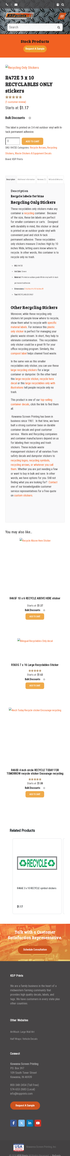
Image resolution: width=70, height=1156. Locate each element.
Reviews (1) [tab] (41, 179)
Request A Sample (35, 48)
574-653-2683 (18, 1089)
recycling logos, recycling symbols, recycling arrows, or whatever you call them (32, 465)
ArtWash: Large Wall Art (22, 1031)
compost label (19, 353)
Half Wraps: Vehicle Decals (24, 1039)
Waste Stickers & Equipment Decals (33, 153)
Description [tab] (10, 179)
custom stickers (23, 495)
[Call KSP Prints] (7, 4)
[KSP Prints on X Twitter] (21, 1123)
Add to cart (32, 141)
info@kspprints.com (21, 1093)
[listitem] (37, 876)
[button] (9, 876)
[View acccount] (57, 4)
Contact (53, 482)
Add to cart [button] (34, 616)
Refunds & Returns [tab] (56, 179)
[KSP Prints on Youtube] (38, 1123)
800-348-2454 (18, 1085)
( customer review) (15, 102)
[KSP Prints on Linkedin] (30, 1123)
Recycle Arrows (38, 147)
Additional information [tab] (26, 179)
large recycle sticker (26, 379)
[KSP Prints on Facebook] (13, 1123)
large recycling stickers (24, 370)
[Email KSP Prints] (16, 4)
